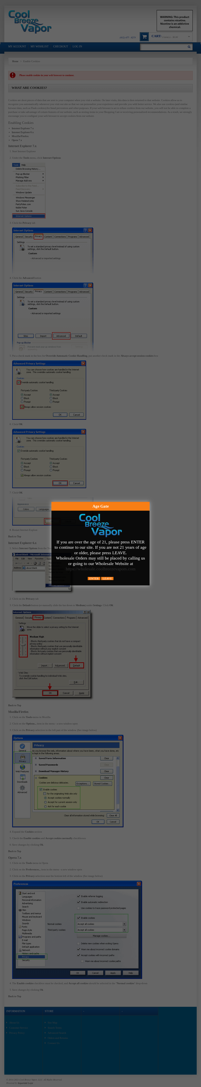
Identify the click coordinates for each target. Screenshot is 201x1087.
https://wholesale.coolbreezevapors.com (100, 568)
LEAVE (107, 578)
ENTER (94, 578)
